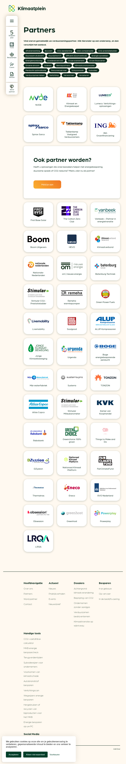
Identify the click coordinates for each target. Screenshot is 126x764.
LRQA (38, 546)
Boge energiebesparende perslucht (105, 357)
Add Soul (116, 749)
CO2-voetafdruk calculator (32, 640)
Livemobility (38, 329)
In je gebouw (105, 588)
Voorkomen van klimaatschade (32, 673)
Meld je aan (47, 184)
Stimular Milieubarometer (72, 412)
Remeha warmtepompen (72, 302)
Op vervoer (105, 593)
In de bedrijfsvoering (109, 598)
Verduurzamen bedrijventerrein (82, 614)
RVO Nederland (105, 495)
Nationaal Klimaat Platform (72, 468)
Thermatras (38, 495)
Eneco (72, 495)
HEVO (72, 247)
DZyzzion (38, 468)
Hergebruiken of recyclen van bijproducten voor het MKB (33, 710)
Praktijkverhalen (57, 593)
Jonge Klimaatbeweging (38, 357)
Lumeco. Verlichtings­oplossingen (105, 104)
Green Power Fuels (105, 302)
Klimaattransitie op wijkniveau (83, 623)
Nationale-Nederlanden (38, 273)
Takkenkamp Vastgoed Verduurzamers (71, 134)
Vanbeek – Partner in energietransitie (105, 220)
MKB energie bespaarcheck (31, 650)
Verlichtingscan (31, 690)
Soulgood (72, 329)
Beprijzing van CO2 (83, 597)
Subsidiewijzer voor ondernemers (33, 664)
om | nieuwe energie (72, 274)
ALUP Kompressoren (105, 329)
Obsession (38, 521)
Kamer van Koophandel (105, 412)
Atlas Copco (38, 412)
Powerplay (105, 521)
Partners (28, 593)
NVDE (38, 104)
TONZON (105, 385)
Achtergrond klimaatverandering (84, 590)
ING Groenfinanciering (105, 134)
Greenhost (72, 521)
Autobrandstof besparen (31, 683)
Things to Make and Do (105, 440)
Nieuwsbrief (55, 604)
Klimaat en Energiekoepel (72, 104)
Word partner (30, 598)
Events (52, 598)
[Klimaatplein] (12, 9)
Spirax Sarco (38, 134)
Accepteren (14, 754)
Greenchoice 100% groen (72, 440)
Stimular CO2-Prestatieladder (38, 302)
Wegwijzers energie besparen (33, 697)
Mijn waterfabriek (38, 385)
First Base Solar (38, 220)
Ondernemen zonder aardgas (82, 605)
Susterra (72, 385)
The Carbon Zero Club (71, 220)
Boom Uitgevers (38, 247)
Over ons (28, 588)
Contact (28, 604)
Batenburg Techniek (105, 274)
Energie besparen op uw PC (33, 724)
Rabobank (38, 440)
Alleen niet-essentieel (35, 754)
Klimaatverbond (105, 247)
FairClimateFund (105, 468)
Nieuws (52, 588)
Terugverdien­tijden (33, 657)
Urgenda (72, 357)
